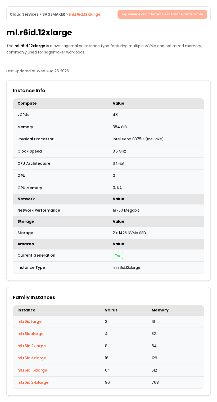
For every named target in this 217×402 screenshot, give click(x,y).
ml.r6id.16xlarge (32, 370)
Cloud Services (24, 14)
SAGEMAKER (53, 14)
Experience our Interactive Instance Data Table (162, 14)
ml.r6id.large (29, 321)
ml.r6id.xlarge (30, 333)
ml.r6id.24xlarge (32, 382)
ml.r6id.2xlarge (31, 346)
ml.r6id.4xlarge (31, 358)
